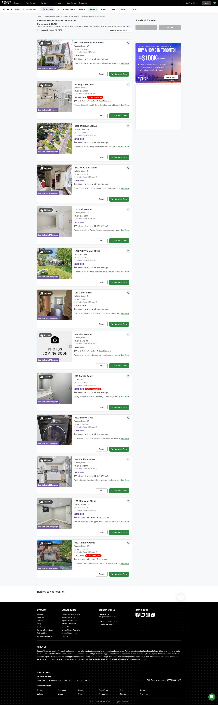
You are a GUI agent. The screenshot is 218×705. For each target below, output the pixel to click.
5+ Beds (92, 9)
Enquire (170, 27)
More (123, 9)
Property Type (68, 9)
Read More (127, 26)
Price (81, 9)
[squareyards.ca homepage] (6, 3)
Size (113, 9)
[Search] (23, 9)
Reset (135, 9)
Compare (146, 27)
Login (207, 3)
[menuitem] (31, 3)
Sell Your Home (191, 3)
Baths (103, 9)
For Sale (6, 9)
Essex (16, 3)
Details (101, 74)
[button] (71, 3)
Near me (49, 9)
